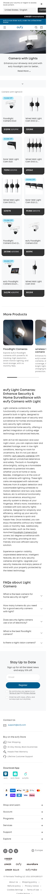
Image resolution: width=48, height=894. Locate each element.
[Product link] (12, 106)
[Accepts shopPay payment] (13, 795)
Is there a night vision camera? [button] (19, 643)
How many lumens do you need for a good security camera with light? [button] (20, 609)
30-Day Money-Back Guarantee (22, 747)
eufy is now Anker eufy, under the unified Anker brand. (22, 21)
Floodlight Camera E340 (25, 532)
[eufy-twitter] (16, 851)
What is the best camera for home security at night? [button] (18, 595)
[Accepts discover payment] (26, 790)
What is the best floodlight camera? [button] (17, 632)
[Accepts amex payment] (13, 790)
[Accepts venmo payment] (19, 795)
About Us (13, 882)
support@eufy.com (17, 725)
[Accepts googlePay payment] (32, 790)
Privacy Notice (29, 693)
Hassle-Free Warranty (17, 752)
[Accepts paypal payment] (6, 795)
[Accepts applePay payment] (19, 790)
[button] (41, 4)
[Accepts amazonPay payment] (6, 790)
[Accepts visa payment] (26, 795)
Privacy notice (32, 886)
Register (23, 685)
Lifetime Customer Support (20, 756)
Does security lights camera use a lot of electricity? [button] (18, 621)
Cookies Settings (15, 890)
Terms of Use (14, 693)
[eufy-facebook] (11, 851)
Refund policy (14, 886)
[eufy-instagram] (5, 851)
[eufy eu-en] (20, 27)
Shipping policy (29, 882)
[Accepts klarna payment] (32, 795)
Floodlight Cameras (15, 349)
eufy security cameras (23, 456)
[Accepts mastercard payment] (38, 790)
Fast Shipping (13, 742)
